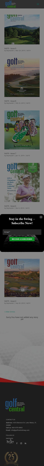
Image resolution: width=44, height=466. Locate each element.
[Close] (41, 217)
